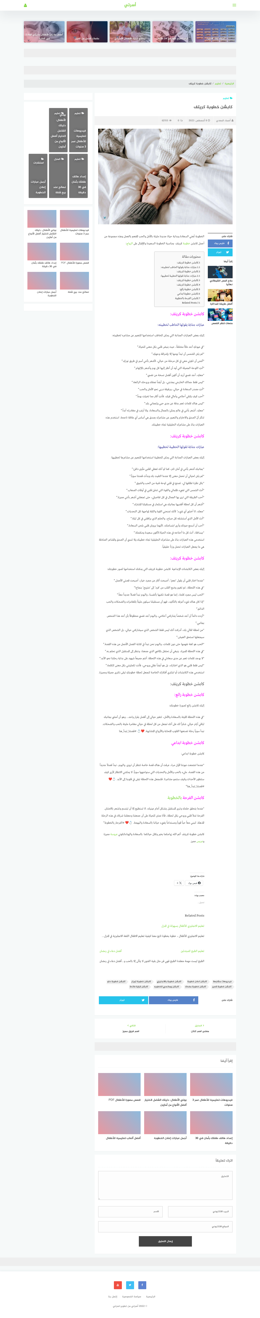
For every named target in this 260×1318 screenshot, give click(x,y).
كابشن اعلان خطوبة (197, 982)
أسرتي (130, 5)
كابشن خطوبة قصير (222, 987)
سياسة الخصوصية (131, 1297)
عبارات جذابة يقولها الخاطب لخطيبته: (179, 267)
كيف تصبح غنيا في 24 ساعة (173, 39)
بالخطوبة (174, 798)
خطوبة (186, 243)
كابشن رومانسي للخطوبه (166, 987)
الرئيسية (229, 84)
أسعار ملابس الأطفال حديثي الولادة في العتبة (44, 37)
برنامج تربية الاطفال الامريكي (130, 39)
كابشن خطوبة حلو (116, 982)
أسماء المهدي (223, 121)
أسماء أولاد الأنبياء (215, 39)
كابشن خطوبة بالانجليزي (169, 982)
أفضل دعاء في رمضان (111, 951)
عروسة (114, 834)
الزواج (130, 243)
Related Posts (189, 302)
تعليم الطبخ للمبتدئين (192, 951)
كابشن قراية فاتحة (139, 987)
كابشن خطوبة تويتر (141, 982)
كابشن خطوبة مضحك (195, 987)
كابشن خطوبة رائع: (188, 289)
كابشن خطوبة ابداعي (187, 294)
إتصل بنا (112, 1297)
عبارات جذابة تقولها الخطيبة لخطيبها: (178, 276)
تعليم (218, 84)
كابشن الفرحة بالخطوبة (186, 298)
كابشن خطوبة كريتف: (187, 262)
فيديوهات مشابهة (222, 982)
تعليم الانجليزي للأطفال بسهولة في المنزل (182, 926)
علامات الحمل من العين (87, 39)
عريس (200, 841)
